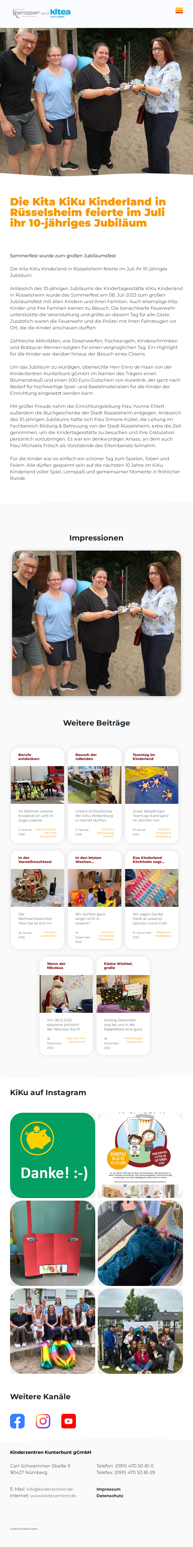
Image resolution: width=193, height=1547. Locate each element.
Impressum (108, 1489)
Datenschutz (109, 1495)
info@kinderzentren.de (50, 1489)
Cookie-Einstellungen (24, 1528)
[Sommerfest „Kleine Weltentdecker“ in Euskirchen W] (140, 1331)
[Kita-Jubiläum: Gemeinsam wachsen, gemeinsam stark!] (52, 1331)
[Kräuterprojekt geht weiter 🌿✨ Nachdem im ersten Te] (140, 1243)
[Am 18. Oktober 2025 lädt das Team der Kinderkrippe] (140, 1155)
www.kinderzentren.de (53, 1495)
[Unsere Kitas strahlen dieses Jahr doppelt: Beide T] (52, 1155)
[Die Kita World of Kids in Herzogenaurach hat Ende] (52, 1243)
